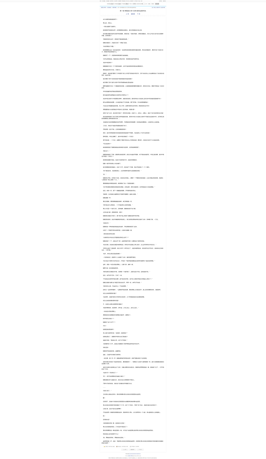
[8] (137, 453)
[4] (132, 453)
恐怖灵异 (132, 1)
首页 (100, 1)
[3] (131, 453)
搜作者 (164, 1)
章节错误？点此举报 (135, 446)
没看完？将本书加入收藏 (110, 446)
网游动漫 (124, 1)
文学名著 (136, 1)
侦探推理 (120, 1)
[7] (136, 453)
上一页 (127, 13)
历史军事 (115, 1)
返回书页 (163, 7)
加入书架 (154, 7)
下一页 (138, 13)
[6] (135, 453)
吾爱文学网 (103, 7)
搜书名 (160, 1)
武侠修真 (107, 1)
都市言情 (111, 1)
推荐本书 (158, 7)
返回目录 (133, 13)
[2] (130, 453)
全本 (141, 1)
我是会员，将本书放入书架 (123, 446)
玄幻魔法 (103, 1)
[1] (129, 453)
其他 (139, 1)
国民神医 (114, 7)
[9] (138, 453)
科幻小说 (128, 1)
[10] (139, 453)
